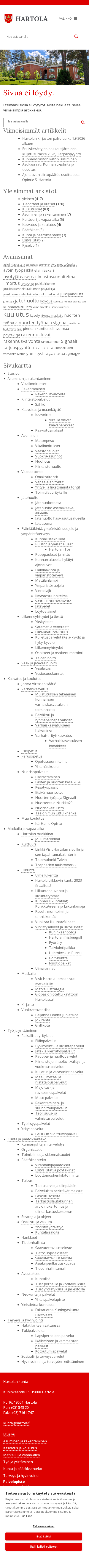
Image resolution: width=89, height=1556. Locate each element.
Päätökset (30, 229)
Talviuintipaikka (62, 947)
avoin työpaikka (18, 270)
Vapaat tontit (32, 471)
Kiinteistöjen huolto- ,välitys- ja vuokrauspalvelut (60, 1064)
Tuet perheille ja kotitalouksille (60, 1284)
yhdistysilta (37, 353)
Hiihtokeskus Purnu (65, 952)
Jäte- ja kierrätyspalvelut (55, 1051)
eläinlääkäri (44, 270)
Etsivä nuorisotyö (49, 792)
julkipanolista (71, 293)
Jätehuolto (29, 497)
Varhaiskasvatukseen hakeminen (52, 728)
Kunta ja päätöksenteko (41, 235)
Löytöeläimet (45, 611)
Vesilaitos (43, 668)
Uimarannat (45, 968)
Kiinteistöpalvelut (35, 399)
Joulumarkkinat (49, 294)
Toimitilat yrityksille (51, 492)
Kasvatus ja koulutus (39, 224)
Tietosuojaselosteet (51, 1253)
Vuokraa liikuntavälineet (55, 921)
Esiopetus (29, 751)
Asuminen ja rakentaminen (44, 214)
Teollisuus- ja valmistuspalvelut (49, 1116)
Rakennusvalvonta (50, 394)
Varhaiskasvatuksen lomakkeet (65, 743)
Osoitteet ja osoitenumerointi (59, 652)
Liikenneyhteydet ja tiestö (42, 616)
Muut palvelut (46, 1097)
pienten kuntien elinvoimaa (46, 328)
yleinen (28, 198)
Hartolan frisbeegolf (65, 937)
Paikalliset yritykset (37, 1035)
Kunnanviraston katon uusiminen (49, 159)
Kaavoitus (43, 414)
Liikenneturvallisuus (51, 632)
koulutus (58, 301)
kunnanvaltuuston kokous (51, 307)
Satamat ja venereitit (52, 627)
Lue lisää (26, 1516)
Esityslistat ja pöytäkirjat (55, 1170)
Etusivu (13, 373)
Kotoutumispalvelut (51, 1351)
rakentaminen (50, 342)
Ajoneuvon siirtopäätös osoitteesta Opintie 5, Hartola (50, 177)
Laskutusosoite (47, 1196)
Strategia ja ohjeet (36, 1216)
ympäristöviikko (58, 354)
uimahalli (60, 348)
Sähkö (40, 404)
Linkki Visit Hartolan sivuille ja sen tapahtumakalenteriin (59, 852)
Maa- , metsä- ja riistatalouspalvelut (51, 1080)
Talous (27, 1180)
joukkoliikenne (45, 284)
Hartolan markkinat (37, 833)
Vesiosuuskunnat (49, 673)
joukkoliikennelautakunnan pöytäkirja (29, 289)
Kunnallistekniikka (50, 539)
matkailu (57, 315)
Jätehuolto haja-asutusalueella (60, 518)
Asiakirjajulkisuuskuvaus (55, 1263)
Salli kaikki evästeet (43, 1546)
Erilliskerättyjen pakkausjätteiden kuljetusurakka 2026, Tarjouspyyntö (51, 151)
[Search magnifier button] (76, 36)
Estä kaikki (44, 1536)
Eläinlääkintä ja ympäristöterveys (49, 573)
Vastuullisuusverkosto (53, 601)
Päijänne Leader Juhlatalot (56, 1015)
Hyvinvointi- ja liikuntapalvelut (59, 1046)
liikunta (46, 315)
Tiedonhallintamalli (50, 1268)
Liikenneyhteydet (49, 647)
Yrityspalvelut (32, 1128)
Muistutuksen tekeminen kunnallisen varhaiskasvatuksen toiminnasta (55, 702)
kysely (35, 315)
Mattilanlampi (46, 580)
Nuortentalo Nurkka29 (54, 802)
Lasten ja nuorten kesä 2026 (58, 782)
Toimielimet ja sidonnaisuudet (45, 1154)
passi (19, 328)
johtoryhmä (27, 283)
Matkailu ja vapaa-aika (26, 828)
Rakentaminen (33, 389)
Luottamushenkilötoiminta (57, 1175)
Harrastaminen (47, 777)
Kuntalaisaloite (47, 1232)
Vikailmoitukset (33, 383)
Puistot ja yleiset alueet (54, 544)
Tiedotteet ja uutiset (38, 204)
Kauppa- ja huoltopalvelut (56, 1056)
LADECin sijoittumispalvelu (56, 1134)
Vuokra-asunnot (48, 456)
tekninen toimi (39, 348)
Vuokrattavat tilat (35, 1009)
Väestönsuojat (47, 451)
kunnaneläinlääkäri (75, 301)
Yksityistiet (44, 621)
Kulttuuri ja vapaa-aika (40, 219)
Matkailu (28, 973)
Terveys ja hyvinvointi (25, 1320)
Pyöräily (55, 942)
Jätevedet (42, 606)
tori (51, 348)
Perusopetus (31, 756)
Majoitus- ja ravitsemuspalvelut (50, 1090)
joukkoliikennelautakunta (20, 294)
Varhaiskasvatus (34, 689)
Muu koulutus (32, 818)
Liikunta (28, 870)
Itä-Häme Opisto (48, 823)
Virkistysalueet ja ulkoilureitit (59, 927)
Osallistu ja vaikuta (36, 1221)
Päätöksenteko (33, 1159)
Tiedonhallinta (33, 1242)
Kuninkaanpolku (62, 932)
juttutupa (8, 301)
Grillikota (42, 1025)
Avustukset (30, 1273)
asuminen (44, 264)
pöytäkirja (11, 334)
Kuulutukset (32, 209)
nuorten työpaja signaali (43, 322)
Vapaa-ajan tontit (49, 482)
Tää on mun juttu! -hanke (55, 813)
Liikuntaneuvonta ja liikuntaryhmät (51, 893)
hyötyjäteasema (19, 276)
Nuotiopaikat (60, 963)
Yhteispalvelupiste (50, 1299)
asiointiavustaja (14, 264)
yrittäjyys (74, 354)
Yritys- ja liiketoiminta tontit (57, 487)
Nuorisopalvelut (34, 771)
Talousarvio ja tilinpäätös (55, 1185)
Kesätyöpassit (46, 787)
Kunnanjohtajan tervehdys (42, 1144)
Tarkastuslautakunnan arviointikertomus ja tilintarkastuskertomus (54, 1206)
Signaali (69, 341)
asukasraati (32, 264)
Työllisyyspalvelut (35, 1123)
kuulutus (16, 314)
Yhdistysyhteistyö (49, 1227)
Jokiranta (42, 1020)
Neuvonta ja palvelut (38, 1294)
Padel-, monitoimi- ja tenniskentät (51, 914)
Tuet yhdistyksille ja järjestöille (60, 1289)
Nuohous (43, 461)
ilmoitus (11, 283)
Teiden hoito (45, 658)
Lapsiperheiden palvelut (54, 1335)
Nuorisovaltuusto (49, 808)
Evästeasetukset (43, 1526)
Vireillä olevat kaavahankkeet (61, 422)
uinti (70, 348)
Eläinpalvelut (45, 1040)
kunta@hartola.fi (16, 1423)
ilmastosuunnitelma (56, 276)
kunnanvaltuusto (17, 306)
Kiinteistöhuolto (48, 466)
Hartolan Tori (60, 549)
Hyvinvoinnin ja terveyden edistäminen (52, 1361)
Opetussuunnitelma (51, 761)
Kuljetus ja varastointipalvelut (59, 1071)
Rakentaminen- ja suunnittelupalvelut (51, 1105)
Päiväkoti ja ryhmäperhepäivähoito (54, 717)
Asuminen (29, 435)
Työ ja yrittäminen (22, 1030)
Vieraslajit (43, 590)
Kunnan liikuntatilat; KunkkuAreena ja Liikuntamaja (60, 904)
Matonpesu (44, 440)
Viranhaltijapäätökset (52, 1165)
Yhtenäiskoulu (47, 766)
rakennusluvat (36, 335)
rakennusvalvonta (21, 341)
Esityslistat (31, 240)
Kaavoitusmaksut (49, 430)
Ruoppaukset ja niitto (52, 554)
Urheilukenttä (46, 875)
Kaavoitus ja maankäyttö (41, 409)
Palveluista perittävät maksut (59, 1190)
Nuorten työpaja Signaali (55, 797)
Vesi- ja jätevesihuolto (39, 663)
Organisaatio (32, 1149)
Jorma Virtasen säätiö (38, 683)
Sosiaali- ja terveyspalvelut (42, 1356)
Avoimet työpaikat (64, 264)
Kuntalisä (42, 1278)
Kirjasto (27, 1004)
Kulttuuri (28, 844)
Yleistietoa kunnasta (37, 1304)
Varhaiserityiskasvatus (53, 735)
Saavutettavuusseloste (53, 1247)
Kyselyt (28, 245)
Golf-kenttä (58, 958)
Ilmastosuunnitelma (51, 595)
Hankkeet (29, 1237)
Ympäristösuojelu (49, 585)
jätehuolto (27, 300)
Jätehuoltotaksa (48, 502)
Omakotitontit (46, 476)
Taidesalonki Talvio (51, 859)
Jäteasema (43, 523)
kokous (46, 301)
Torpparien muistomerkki (56, 865)
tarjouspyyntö (16, 347)
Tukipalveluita (32, 1330)
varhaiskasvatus (14, 354)
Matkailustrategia (49, 989)
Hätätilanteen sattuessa (40, 1325)
